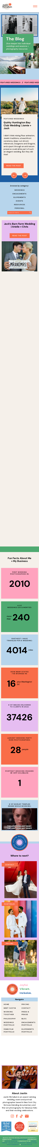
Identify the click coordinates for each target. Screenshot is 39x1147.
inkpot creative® (19, 1139)
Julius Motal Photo (17, 1143)
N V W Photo (26, 1144)
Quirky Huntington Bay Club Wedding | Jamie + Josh (17, 125)
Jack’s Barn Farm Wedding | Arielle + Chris (19, 225)
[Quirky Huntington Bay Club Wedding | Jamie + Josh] (19, 103)
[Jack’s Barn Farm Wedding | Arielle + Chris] (19, 256)
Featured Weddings (14, 119)
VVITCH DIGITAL (11, 1141)
